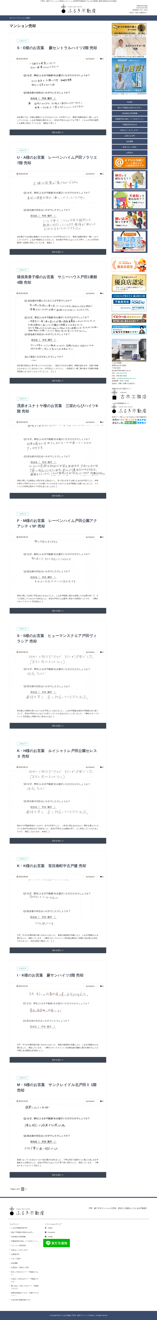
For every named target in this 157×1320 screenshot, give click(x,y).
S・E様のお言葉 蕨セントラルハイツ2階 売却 (57, 48)
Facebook (51, 1232)
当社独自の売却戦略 (129, 113)
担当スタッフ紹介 (130, 147)
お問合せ (129, 153)
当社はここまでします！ (129, 130)
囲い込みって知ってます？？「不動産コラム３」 (25, 1287)
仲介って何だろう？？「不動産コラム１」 (25, 1273)
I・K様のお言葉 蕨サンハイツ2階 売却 (50, 975)
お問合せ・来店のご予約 (20, 1267)
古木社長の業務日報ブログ (20, 1300)
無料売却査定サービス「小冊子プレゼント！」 (25, 1294)
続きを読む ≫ (58, 132)
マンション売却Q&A (18, 1245)
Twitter (50, 1228)
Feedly (50, 1237)
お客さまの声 (129, 136)
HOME (129, 102)
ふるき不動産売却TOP (19, 1228)
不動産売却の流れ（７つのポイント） (129, 119)
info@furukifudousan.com (126, 378)
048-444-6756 (121, 373)
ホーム (12, 18)
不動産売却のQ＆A (129, 124)
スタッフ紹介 (16, 1259)
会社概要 (129, 141)
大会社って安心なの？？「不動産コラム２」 (25, 1280)
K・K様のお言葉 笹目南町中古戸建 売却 (51, 866)
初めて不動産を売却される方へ (130, 108)
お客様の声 (15, 1254)
